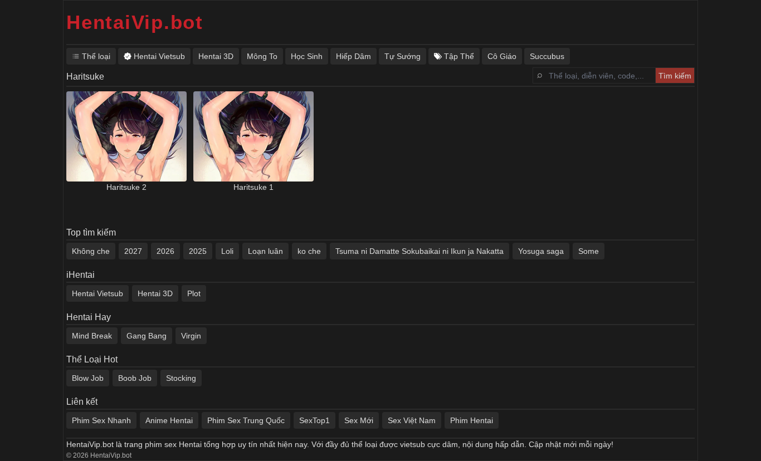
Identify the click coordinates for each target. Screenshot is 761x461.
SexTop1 (314, 420)
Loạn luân (265, 251)
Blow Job (88, 378)
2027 (133, 251)
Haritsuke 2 (126, 187)
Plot (194, 293)
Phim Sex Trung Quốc (246, 420)
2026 (165, 251)
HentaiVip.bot (134, 22)
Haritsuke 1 (253, 187)
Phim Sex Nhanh (101, 420)
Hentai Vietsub (97, 293)
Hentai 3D (155, 293)
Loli (227, 251)
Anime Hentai (169, 420)
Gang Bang (146, 335)
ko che (309, 251)
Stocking (181, 378)
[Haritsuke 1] (253, 136)
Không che (91, 251)
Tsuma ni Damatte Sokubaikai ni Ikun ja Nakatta (419, 251)
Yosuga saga (541, 251)
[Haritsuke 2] (126, 136)
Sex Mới (358, 420)
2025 (198, 251)
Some (588, 251)
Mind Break (92, 335)
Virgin (191, 335)
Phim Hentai (471, 420)
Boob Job (135, 378)
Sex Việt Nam (412, 420)
